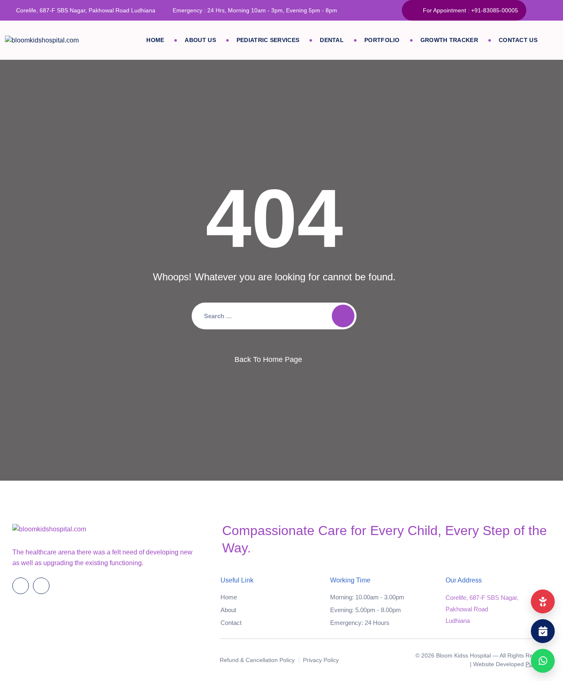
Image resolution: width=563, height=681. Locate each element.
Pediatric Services (268, 40)
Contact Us (518, 40)
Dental (332, 40)
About (228, 609)
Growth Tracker (449, 40)
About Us (200, 40)
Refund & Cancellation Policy (257, 660)
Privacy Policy (321, 660)
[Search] (343, 316)
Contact (231, 622)
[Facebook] (537, 10)
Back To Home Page (268, 359)
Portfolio (382, 40)
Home (155, 40)
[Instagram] (553, 10)
